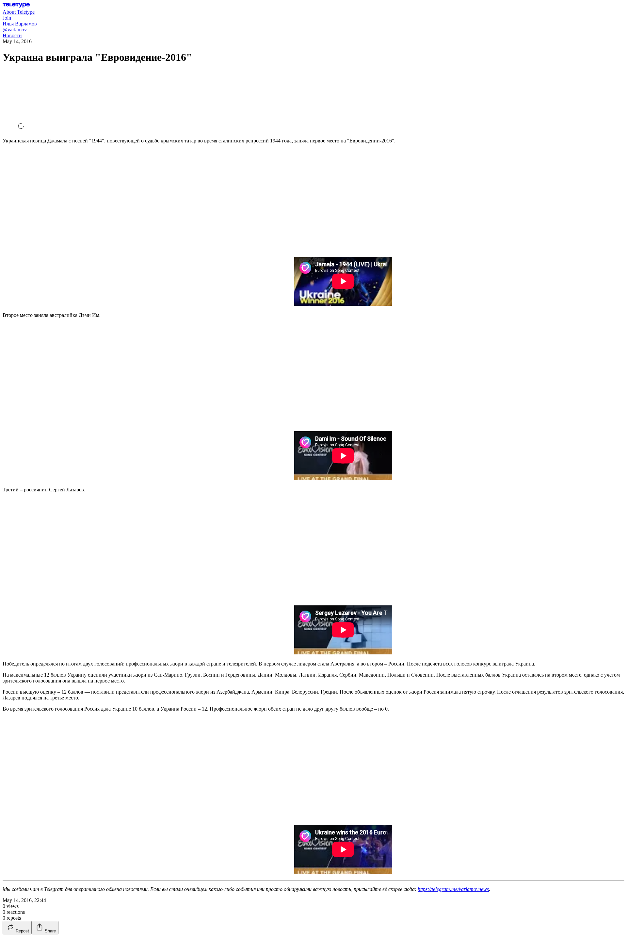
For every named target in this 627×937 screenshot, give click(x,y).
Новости (12, 35)
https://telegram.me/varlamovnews (453, 889)
